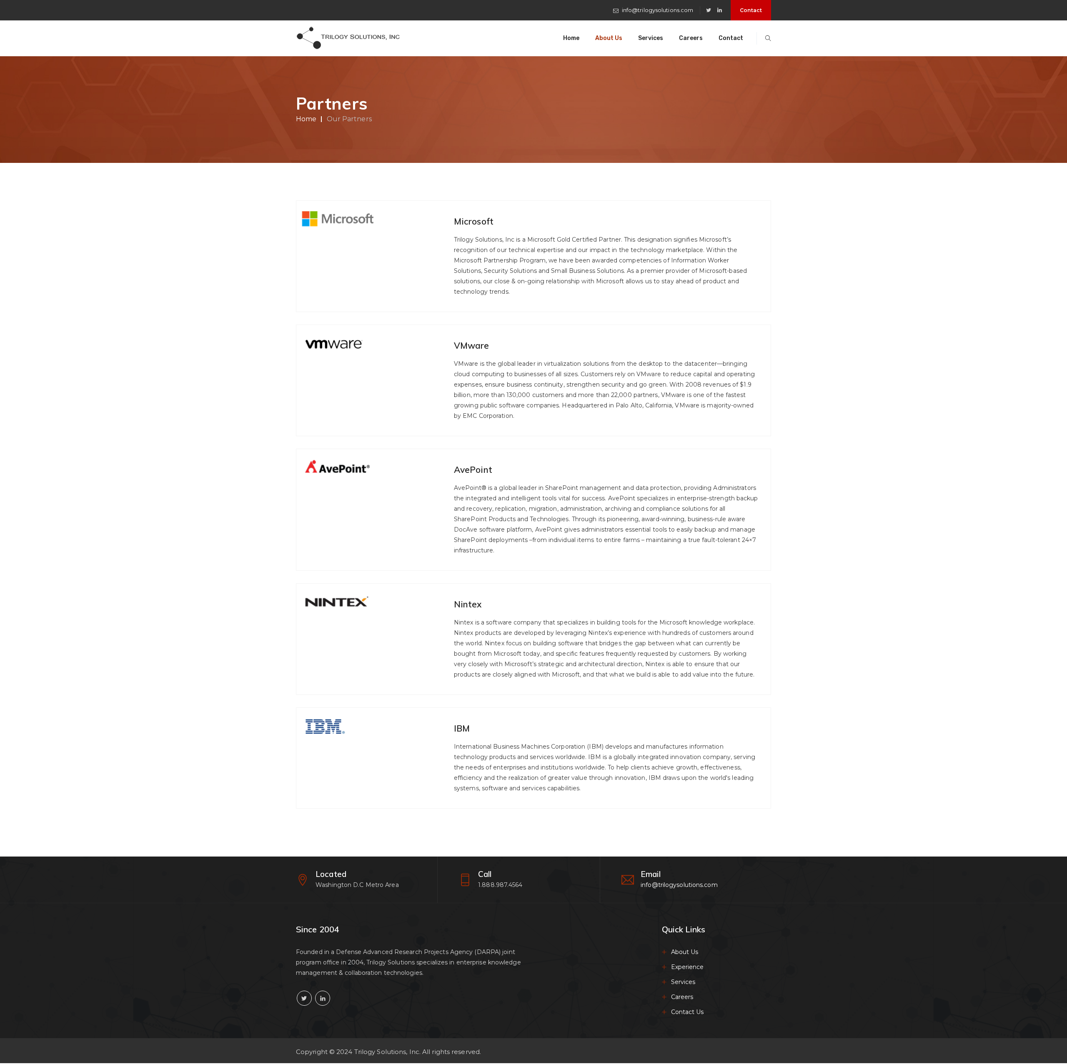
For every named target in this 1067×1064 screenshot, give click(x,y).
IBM (462, 728)
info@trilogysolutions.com (658, 10)
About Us (608, 38)
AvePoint (473, 469)
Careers (691, 38)
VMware (471, 345)
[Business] (348, 38)
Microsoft (473, 221)
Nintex (468, 604)
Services (650, 38)
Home (571, 38)
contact (751, 10)
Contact (731, 38)
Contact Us (687, 1012)
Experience (687, 967)
